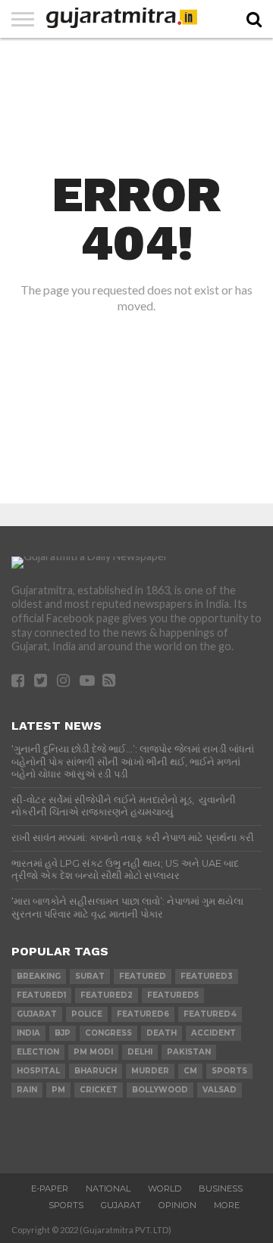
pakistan (189, 1052)
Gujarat (121, 1205)
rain (27, 1090)
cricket (99, 1090)
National (108, 1188)
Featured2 (106, 995)
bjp (63, 1033)
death (161, 1033)
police (86, 1014)
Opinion (177, 1205)
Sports (66, 1205)
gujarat (37, 1014)
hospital (38, 1071)
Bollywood (160, 1090)
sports (229, 1071)
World (164, 1188)
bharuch (95, 1071)
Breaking (39, 976)
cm (190, 1071)
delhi (139, 1052)
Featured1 (41, 995)
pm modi (93, 1052)
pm (58, 1090)
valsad (219, 1090)
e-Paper (49, 1188)
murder (150, 1071)
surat (90, 976)
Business (221, 1188)
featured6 (143, 1014)
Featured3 (206, 976)
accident (213, 1033)
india (28, 1033)
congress (108, 1033)
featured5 (173, 995)
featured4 (210, 1014)
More (227, 1205)
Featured (142, 976)
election (38, 1052)
